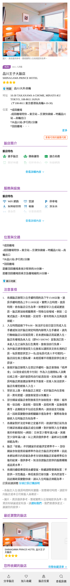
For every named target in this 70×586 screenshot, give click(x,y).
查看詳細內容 (33, 220)
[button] (6, 22)
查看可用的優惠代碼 (55, 137)
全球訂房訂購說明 (29, 483)
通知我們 (36, 503)
